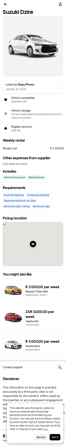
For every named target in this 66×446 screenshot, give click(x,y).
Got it (55, 437)
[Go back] (5, 4)
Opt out (40, 437)
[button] (34, 148)
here (45, 429)
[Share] (60, 4)
